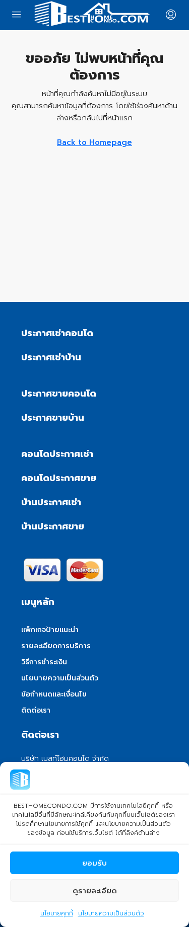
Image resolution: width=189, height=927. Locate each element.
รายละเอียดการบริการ (56, 646)
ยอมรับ (94, 863)
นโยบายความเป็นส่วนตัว (111, 913)
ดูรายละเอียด (95, 890)
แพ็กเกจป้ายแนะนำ (50, 630)
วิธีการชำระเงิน (44, 662)
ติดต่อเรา (35, 710)
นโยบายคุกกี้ (56, 913)
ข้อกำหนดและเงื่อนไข (54, 694)
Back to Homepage (94, 142)
